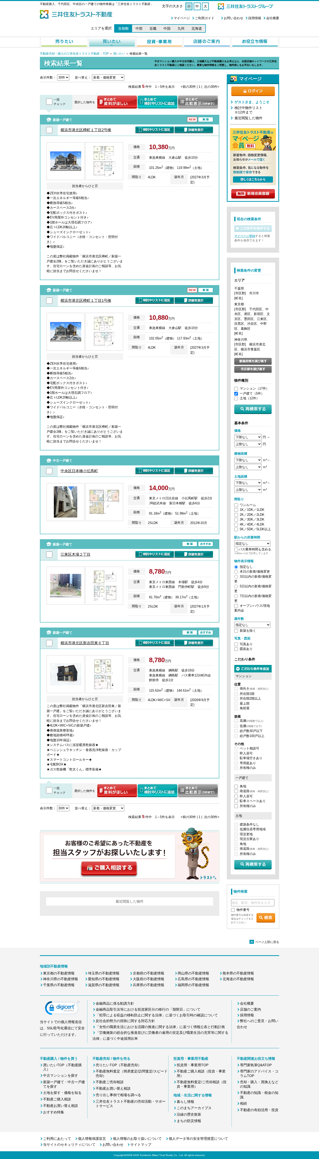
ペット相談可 (249, 748)
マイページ (182, 18)
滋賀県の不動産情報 (103, 985)
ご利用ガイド (204, 18)
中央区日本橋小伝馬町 (79, 471)
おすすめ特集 (53, 1112)
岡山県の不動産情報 (193, 973)
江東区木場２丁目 (75, 554)
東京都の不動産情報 (59, 973)
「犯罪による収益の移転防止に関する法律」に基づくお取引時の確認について (157, 1015)
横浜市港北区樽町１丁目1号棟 (86, 300)
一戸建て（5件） (252, 393)
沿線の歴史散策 (189, 1114)
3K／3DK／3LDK (252, 519)
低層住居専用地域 (253, 829)
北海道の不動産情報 (238, 979)
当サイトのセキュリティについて (69, 1145)
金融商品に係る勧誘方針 (115, 1003)
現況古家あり (249, 839)
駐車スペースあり (253, 801)
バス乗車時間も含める (255, 549)
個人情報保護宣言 (92, 1139)
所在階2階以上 (250, 698)
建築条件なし (249, 824)
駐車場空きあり (251, 758)
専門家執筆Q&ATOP (256, 1065)
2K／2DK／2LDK (252, 515)
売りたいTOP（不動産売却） (118, 1065)
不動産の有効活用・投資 (259, 1110)
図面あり (246, 649)
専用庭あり (248, 763)
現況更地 (246, 834)
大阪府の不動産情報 (148, 979)
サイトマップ (140, 1145)
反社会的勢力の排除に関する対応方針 (125, 1021)
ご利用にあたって (57, 1139)
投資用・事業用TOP (192, 1065)
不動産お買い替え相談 (60, 1106)
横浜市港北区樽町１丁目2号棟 (86, 130)
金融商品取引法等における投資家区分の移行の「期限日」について (148, 1009)
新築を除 (246, 630)
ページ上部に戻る (264, 942)
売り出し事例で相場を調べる (118, 1095)
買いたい (118, 53)
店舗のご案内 (250, 1009)
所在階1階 (247, 694)
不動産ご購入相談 (57, 1099)
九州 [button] (180, 28)
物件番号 (243, 910)
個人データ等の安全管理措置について (198, 1139)
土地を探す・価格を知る (62, 1093)
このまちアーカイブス (194, 1108)
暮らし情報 (185, 1102)
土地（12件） (249, 398)
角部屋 (244, 708)
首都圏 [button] (123, 28)
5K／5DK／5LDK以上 (255, 529)
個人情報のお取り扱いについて (137, 1139)
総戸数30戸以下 (251, 731)
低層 (251, 726)
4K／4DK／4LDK (252, 524)
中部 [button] (139, 28)
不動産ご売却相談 (110, 1082)
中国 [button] (166, 28)
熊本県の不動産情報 (238, 973)
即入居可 (246, 753)
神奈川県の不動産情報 (60, 979)
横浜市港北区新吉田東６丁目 (85, 643)
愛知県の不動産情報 (103, 979)
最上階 (244, 703)
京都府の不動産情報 (148, 973)
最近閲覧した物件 (248, 118)
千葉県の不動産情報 (59, 985)
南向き (254, 688)
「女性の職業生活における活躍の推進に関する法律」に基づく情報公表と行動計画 (160, 1027)
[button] (62, 1009)
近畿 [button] (153, 28)
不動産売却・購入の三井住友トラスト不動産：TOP (74, 53)
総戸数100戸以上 (252, 736)
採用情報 (254, 18)
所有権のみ (248, 768)
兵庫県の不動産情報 (148, 985)
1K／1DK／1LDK (252, 510)
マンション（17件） (254, 388)
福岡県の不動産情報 (193, 985)
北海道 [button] (196, 28)
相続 (243, 1103)
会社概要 (272, 18)
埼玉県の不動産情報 (103, 973)
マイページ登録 (244, 236)
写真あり (246, 644)
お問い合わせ (233, 18)
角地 (243, 786)
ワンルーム (248, 505)
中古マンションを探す (60, 1075)
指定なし (246, 567)
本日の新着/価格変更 (255, 571)
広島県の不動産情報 (193, 979)
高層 (251, 721)
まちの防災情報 (189, 1121)
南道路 (254, 791)
